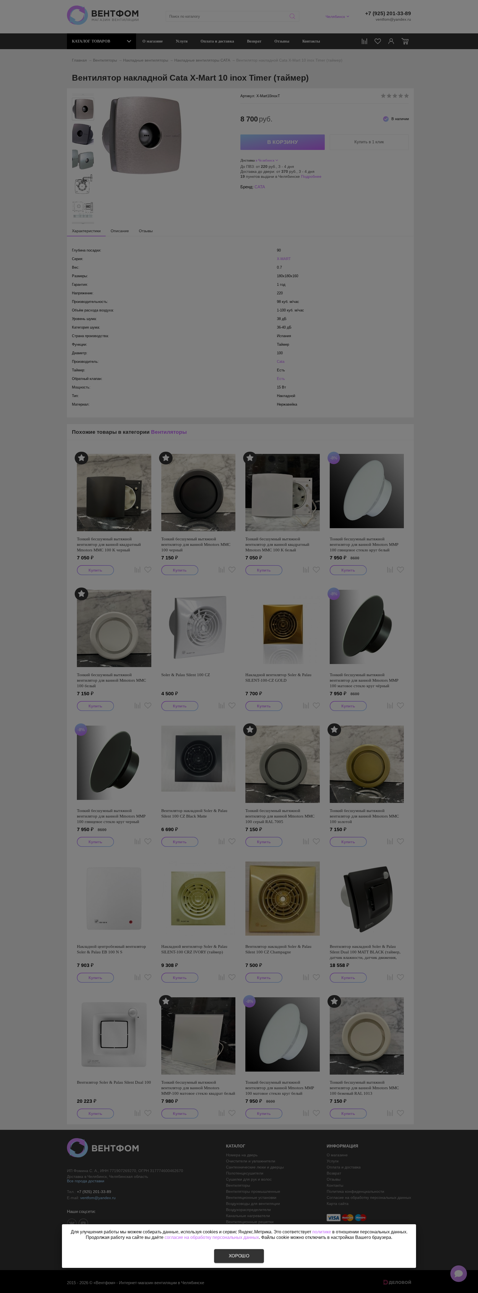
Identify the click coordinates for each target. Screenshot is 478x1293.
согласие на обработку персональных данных (212, 1237)
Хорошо (239, 1256)
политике (321, 1231)
